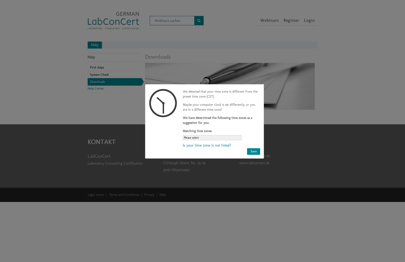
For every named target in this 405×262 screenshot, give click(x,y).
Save (254, 151)
